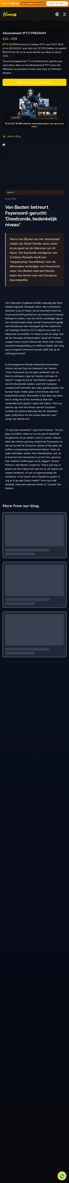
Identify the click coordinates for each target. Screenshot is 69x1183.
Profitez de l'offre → (57, 3)
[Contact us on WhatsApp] (61, 1175)
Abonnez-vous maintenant (34, 82)
